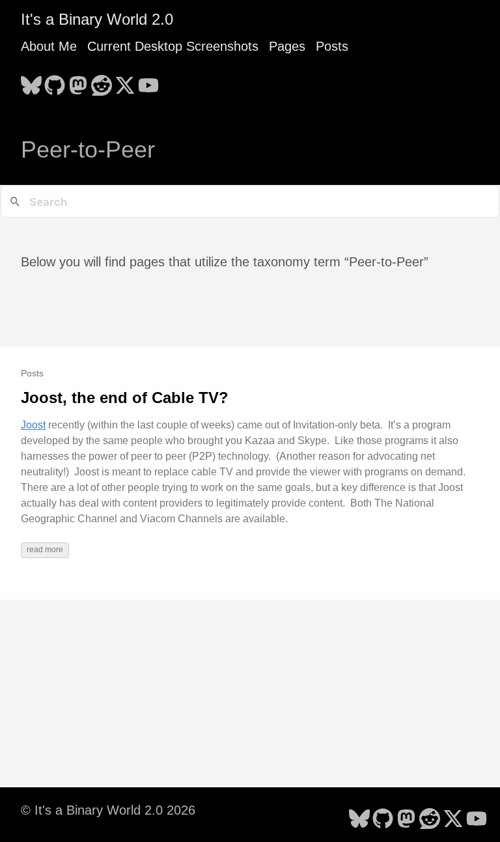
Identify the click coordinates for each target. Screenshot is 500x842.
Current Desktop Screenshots (172, 46)
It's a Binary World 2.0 (97, 19)
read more (45, 549)
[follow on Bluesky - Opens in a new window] (31, 81)
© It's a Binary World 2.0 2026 (108, 810)
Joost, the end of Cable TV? (125, 397)
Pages (287, 46)
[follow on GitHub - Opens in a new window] (54, 81)
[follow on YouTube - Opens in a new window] (148, 81)
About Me (49, 46)
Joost (33, 424)
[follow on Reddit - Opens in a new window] (101, 81)
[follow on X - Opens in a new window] (125, 81)
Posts (332, 46)
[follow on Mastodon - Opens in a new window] (78, 81)
